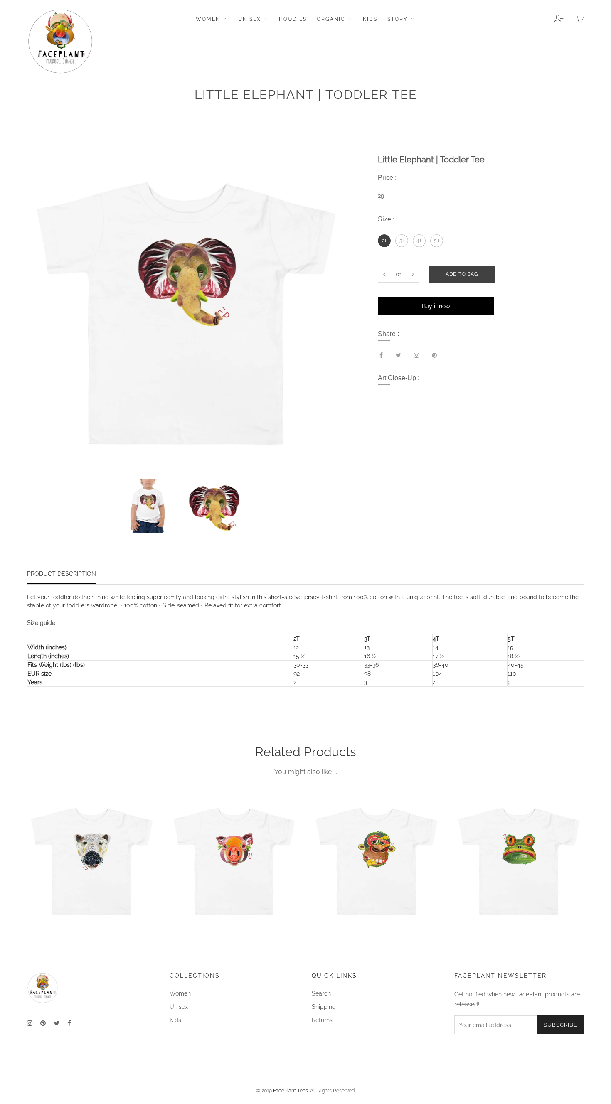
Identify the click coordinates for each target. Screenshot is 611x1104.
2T (384, 240)
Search (321, 993)
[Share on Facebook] (381, 355)
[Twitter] (56, 1023)
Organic (332, 19)
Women (209, 19)
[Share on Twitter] (398, 355)
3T (401, 240)
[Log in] (552, 16)
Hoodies (293, 19)
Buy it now (436, 306)
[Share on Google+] (416, 355)
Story (398, 19)
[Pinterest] (43, 1023)
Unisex (250, 19)
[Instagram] (29, 1023)
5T (437, 240)
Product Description (61, 573)
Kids (370, 19)
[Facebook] (69, 1023)
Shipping (324, 1006)
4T (419, 240)
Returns (322, 1020)
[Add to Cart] (142, 906)
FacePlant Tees (290, 1091)
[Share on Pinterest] (434, 355)
